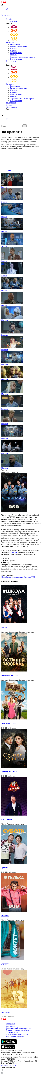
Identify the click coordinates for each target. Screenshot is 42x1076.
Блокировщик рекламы (15, 1036)
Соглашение (10, 1026)
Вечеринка (5, 1012)
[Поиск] (25, 125)
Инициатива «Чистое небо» (17, 1034)
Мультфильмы (16, 53)
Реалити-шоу (15, 44)
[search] (2, 113)
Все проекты (11, 61)
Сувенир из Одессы (9, 771)
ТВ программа (11, 21)
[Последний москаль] (21, 652)
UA (7, 9)
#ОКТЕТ (5, 964)
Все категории (16, 59)
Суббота (4, 868)
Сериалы (13, 51)
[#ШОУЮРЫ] (21, 796)
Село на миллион (8, 723)
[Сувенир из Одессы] (21, 748)
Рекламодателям (12, 1032)
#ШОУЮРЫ (6, 820)
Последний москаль (9, 675)
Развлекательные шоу (18, 46)
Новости (13, 48)
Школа (4, 627)
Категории (10, 42)
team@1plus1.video (8, 1065)
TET (33, 577)
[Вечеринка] (21, 989)
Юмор (3, 577)
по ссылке (13, 552)
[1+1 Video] (8, 3)
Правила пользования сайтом (17, 1030)
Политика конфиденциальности (18, 1028)
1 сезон (8, 170)
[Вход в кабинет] (2, 13)
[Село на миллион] (21, 700)
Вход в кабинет (7, 15)
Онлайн (9, 19)
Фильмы (13, 55)
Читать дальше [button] (7, 575)
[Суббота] (21, 844)
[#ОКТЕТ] (21, 941)
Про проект (10, 1024)
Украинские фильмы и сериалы (22, 57)
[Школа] (21, 604)
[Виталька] (21, 892)
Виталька (5, 916)
